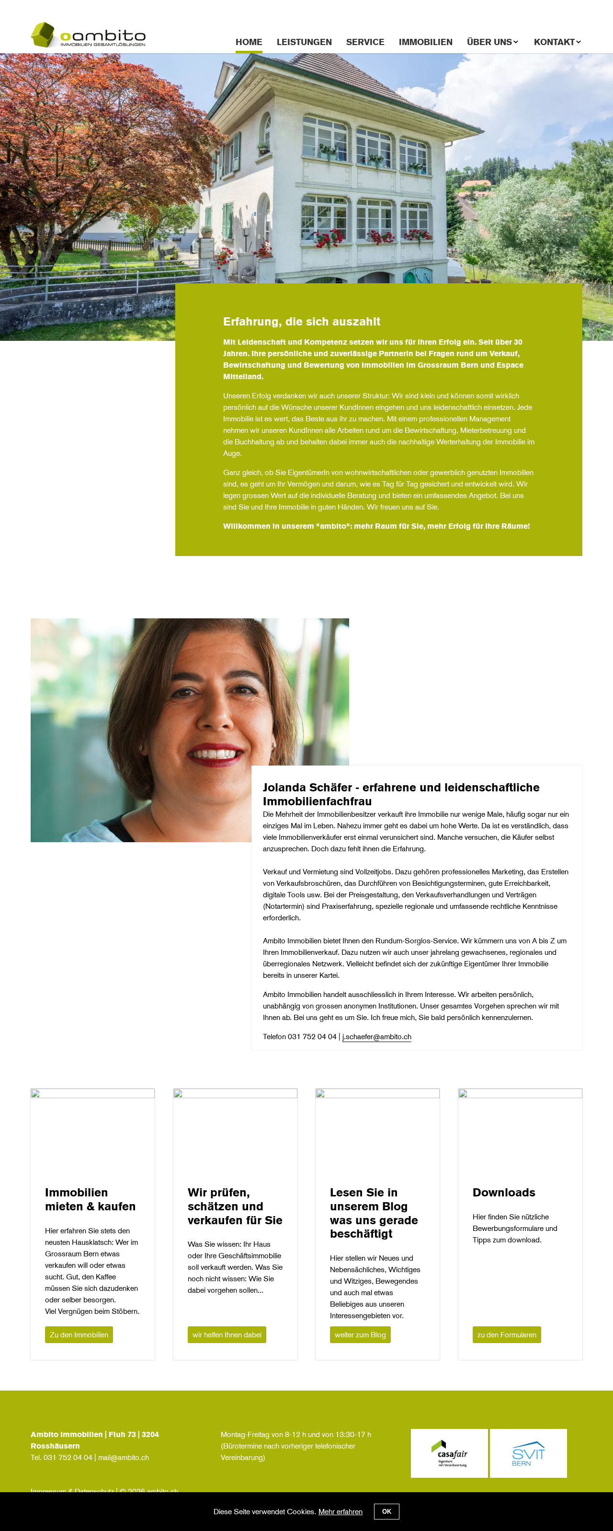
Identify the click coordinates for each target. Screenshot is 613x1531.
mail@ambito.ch (123, 1457)
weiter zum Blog (360, 1334)
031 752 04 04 (68, 1457)
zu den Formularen (506, 1334)
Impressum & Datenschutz (72, 1491)
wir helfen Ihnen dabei (227, 1334)
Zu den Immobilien (79, 1334)
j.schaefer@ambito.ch (376, 1036)
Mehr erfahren (340, 1511)
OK (386, 1511)
